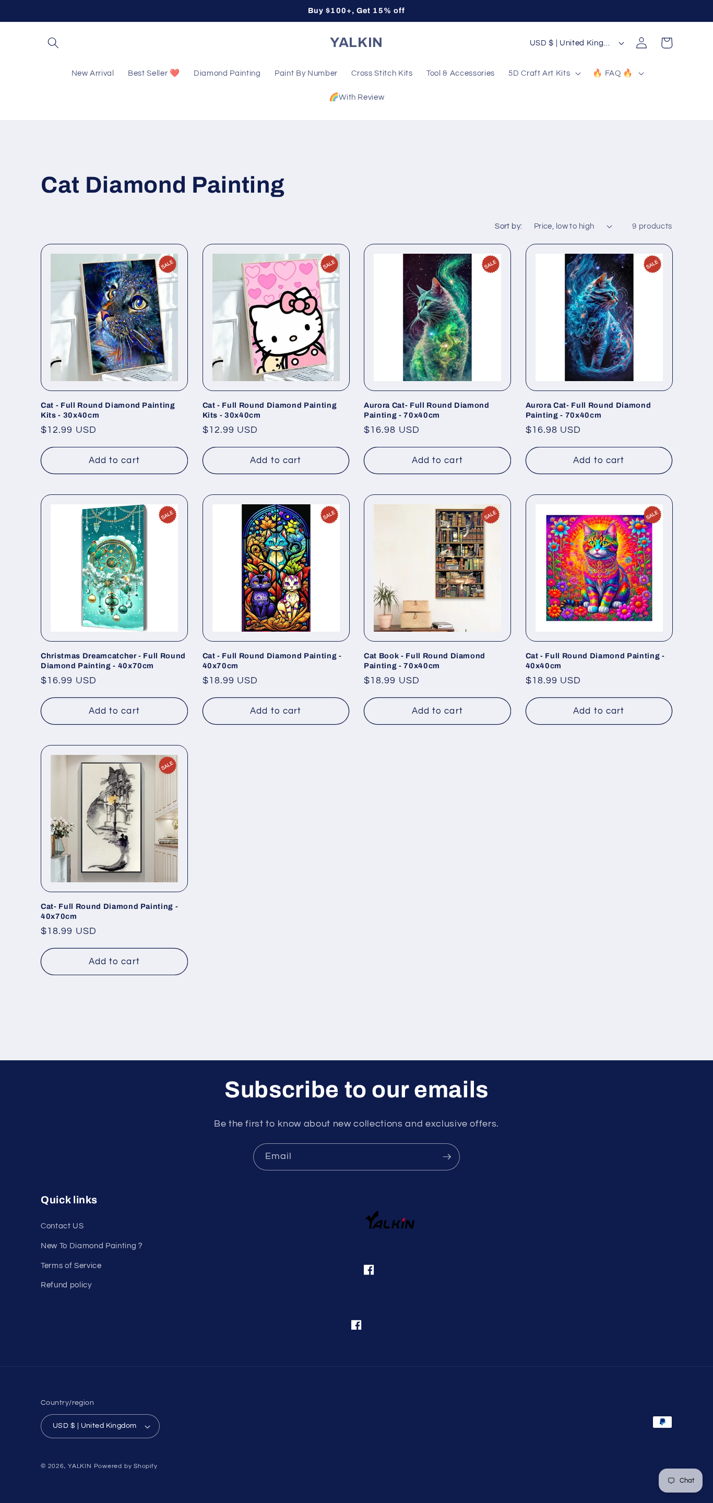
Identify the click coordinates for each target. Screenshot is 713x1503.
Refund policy (66, 1285)
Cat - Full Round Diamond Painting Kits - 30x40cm (108, 410)
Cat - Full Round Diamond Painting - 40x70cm (272, 661)
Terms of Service (71, 1265)
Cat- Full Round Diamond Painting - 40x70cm (109, 911)
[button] (53, 42)
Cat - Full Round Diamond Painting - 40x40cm (595, 661)
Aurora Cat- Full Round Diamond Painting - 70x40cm (427, 410)
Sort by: (508, 226)
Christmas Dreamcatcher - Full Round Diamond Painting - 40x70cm (113, 661)
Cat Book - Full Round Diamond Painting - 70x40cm (424, 661)
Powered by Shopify (126, 1466)
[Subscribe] (446, 1156)
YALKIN (80, 1466)
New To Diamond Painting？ (93, 1245)
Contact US (62, 1226)
